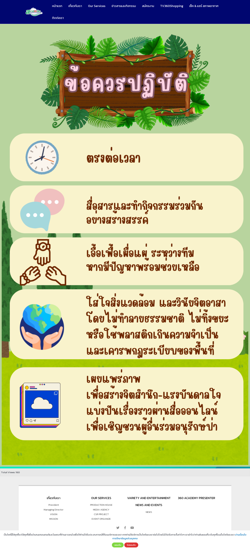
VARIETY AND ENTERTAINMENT (149, 498)
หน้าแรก (57, 6)
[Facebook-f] (125, 527)
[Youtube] (132, 527)
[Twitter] (117, 527)
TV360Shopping (171, 6)
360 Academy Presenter (196, 498)
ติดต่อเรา (58, 18)
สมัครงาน (148, 6)
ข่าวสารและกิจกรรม (124, 6)
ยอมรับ (117, 545)
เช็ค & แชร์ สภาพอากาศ (203, 6)
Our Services (96, 6)
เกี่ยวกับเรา (75, 6)
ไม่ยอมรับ (131, 545)
